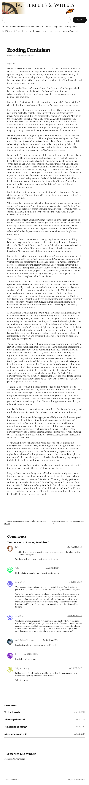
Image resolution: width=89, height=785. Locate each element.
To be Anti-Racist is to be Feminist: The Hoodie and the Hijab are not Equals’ (44, 70)
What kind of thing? (15, 726)
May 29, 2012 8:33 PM (31, 654)
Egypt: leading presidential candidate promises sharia (25, 522)
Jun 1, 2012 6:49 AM (75, 668)
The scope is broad (14, 719)
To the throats (12, 712)
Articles (31, 55)
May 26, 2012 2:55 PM (74, 547)
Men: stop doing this (15, 734)
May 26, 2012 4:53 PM (52, 568)
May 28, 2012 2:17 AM (50, 640)
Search (80, 20)
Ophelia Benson (20, 55)
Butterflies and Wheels (20, 754)
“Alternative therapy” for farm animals (68, 520)
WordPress (81, 779)
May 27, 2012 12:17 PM (75, 616)
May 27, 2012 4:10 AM (75, 582)
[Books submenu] (42, 26)
